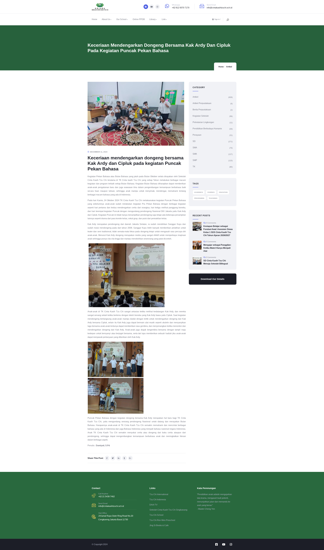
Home (221, 67)
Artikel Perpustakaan (202, 103)
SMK (195, 154)
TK (194, 166)
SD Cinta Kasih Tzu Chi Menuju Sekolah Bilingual (215, 262)
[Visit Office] (94, 517)
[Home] (100, 6)
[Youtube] (151, 6)
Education (223, 192)
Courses (211, 192)
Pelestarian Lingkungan (203, 122)
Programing (199, 198)
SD (194, 141)
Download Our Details (212, 279)
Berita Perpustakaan (202, 110)
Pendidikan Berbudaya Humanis (207, 128)
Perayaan (197, 135)
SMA (195, 147)
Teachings (213, 198)
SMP (195, 160)
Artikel (229, 67)
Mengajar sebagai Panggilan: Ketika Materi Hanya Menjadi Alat (217, 248)
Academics (198, 192)
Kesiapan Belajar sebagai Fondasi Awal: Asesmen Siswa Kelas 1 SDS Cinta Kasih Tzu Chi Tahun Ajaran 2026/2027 (218, 230)
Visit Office (102, 513)
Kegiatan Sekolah (201, 116)
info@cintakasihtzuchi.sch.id (219, 8)
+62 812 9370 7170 (180, 8)
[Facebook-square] (216, 544)
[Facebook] (146, 6)
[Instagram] (157, 6)
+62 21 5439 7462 (106, 496)
